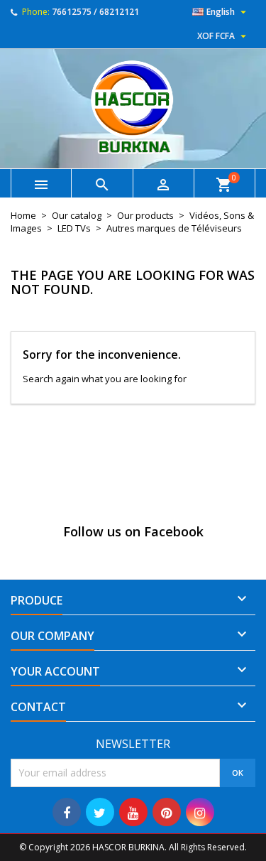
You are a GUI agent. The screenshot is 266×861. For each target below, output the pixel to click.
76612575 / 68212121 (95, 12)
